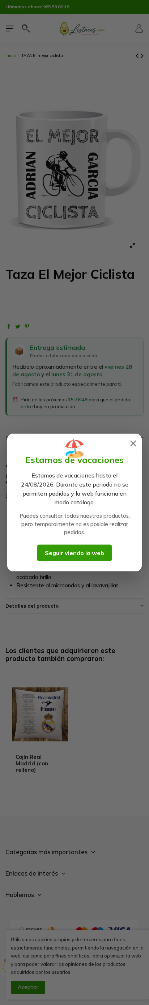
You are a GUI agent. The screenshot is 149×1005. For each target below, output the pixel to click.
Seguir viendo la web (74, 553)
